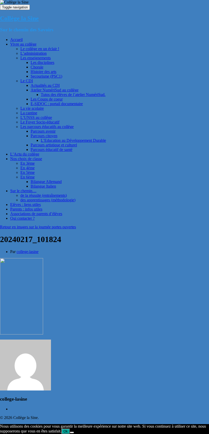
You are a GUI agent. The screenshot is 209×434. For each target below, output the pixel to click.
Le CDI (26, 81)
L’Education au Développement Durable (73, 140)
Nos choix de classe (26, 159)
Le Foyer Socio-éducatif (39, 122)
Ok (65, 431)
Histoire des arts (43, 71)
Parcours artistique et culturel (54, 145)
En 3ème (27, 163)
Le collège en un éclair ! (39, 49)
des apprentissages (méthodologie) (47, 200)
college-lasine (27, 251)
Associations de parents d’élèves (36, 214)
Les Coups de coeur (47, 99)
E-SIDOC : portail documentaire (57, 104)
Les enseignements (35, 58)
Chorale (37, 67)
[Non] (72, 432)
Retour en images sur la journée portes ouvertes (38, 227)
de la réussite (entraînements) (43, 195)
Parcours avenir (43, 131)
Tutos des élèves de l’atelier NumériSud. (73, 94)
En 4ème (27, 168)
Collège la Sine (19, 18)
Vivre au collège (23, 44)
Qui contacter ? (22, 218)
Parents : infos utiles (26, 209)
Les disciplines (42, 62)
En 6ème (27, 177)
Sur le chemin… (23, 191)
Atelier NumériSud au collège (55, 90)
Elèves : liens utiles (25, 204)
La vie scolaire (32, 108)
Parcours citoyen (44, 136)
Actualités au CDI (45, 85)
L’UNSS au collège (36, 117)
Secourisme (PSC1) (46, 76)
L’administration (33, 53)
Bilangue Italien (43, 186)
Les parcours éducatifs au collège (47, 126)
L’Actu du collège (24, 154)
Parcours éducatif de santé (51, 149)
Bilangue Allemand (46, 181)
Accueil (16, 39)
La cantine (28, 113)
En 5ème (27, 172)
